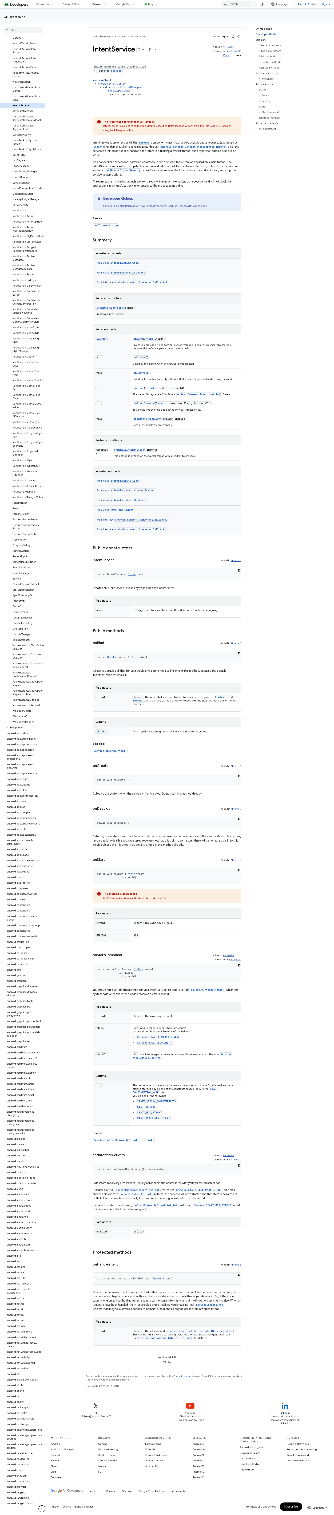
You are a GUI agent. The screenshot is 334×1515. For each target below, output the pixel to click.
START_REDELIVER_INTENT (153, 1118)
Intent (98, 146)
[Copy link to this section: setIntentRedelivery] (128, 1155)
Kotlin (226, 55)
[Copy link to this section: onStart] (108, 860)
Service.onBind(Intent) (110, 750)
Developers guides (250, 1452)
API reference (14, 17)
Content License (182, 1376)
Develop (97, 4)
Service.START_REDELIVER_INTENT (199, 1190)
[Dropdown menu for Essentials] (53, 4)
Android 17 (199, 1443)
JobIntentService (106, 225)
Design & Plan (71, 4)
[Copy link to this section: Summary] (115, 240)
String (121, 307)
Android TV (151, 1466)
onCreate (140, 357)
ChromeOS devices (156, 1455)
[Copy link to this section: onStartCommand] (125, 955)
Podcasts (56, 1477)
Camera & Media (107, 1460)
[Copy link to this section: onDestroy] (113, 809)
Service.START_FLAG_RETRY (155, 1042)
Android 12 (199, 1471)
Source (55, 1460)
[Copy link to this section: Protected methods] (135, 1253)
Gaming (102, 1443)
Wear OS (150, 1449)
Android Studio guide (251, 1447)
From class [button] (118, 262)
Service (116, 70)
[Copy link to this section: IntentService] (118, 560)
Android (55, 1443)
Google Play (123, 4)
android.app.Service (118, 90)
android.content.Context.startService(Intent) (193, 146)
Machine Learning (108, 1449)
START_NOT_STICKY (149, 1112)
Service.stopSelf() (209, 1304)
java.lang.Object (102, 80)
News (54, 1466)
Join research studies (298, 1460)
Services (183, 206)
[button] (22, 727)
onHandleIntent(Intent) (123, 170)
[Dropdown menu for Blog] (158, 4)
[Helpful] (233, 36)
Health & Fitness (106, 1455)
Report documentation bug (302, 1449)
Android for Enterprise (63, 1449)
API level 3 (228, 46)
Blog (151, 4)
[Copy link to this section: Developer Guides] (136, 199)
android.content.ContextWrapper (121, 87)
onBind (138, 338)
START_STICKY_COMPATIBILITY (156, 1101)
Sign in (325, 4)
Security (55, 1455)
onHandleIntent (124, 449)
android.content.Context (112, 83)
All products (178, 1491)
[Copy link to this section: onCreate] (111, 766)
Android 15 (199, 1455)
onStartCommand (144, 403)
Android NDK (247, 1469)
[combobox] (239, 4)
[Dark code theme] (239, 570)
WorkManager (117, 130)
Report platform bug (298, 1443)
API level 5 (228, 955)
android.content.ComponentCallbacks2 (141, 282)
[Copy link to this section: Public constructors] (135, 548)
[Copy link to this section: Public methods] (127, 631)
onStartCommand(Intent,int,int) (199, 394)
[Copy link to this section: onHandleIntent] (121, 1265)
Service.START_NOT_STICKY (212, 1205)
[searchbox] (23, 30)
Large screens (153, 1443)
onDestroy (140, 372)
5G (100, 1471)
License (66, 1506)
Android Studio (307, 4)
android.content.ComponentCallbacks (140, 529)
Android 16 (199, 1449)
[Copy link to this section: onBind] (107, 643)
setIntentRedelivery (147, 418)
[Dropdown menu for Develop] (107, 4)
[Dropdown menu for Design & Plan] (83, 4)
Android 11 (198, 1477)
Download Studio (249, 1464)
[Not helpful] (238, 36)
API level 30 (235, 51)
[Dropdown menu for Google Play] (135, 4)
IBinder (101, 338)
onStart (139, 388)
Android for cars (154, 1460)
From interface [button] (132, 282)
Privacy (102, 1466)
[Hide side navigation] (41, 1508)
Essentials (42, 4)
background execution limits (158, 126)
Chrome (110, 1491)
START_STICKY (146, 1107)
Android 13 (198, 1466)
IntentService (106, 307)
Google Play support (298, 1455)
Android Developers (103, 36)
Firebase (127, 1491)
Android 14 (199, 1460)
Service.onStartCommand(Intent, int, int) (124, 1140)
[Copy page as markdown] (150, 50)
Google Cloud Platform (151, 1491)
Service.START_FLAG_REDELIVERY (158, 1037)
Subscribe (291, 1506)
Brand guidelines (83, 1506)
